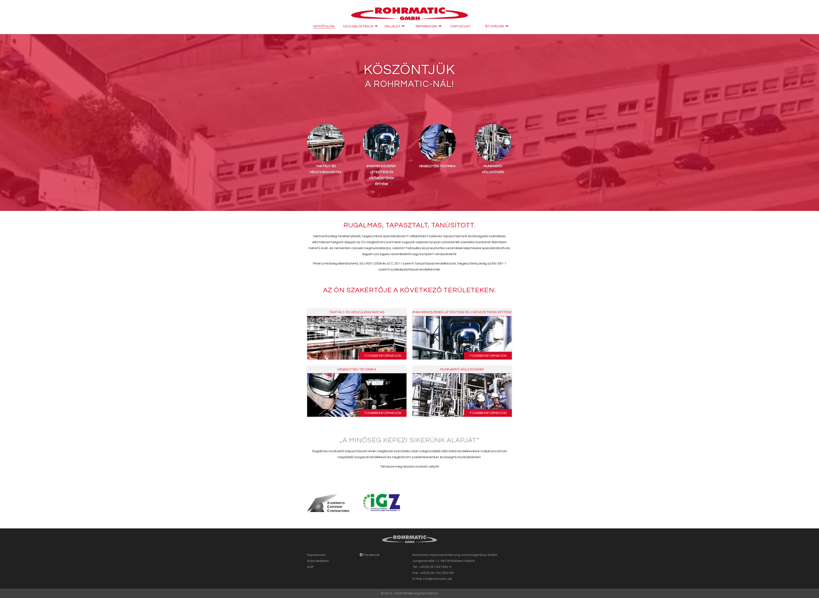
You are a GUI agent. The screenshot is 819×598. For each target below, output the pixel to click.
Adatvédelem (318, 561)
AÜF (310, 567)
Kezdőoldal (324, 26)
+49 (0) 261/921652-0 (435, 567)
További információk (382, 355)
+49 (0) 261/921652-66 (437, 573)
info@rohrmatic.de (437, 578)
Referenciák (426, 26)
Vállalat (392, 26)
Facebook (371, 555)
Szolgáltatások (358, 26)
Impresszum (316, 555)
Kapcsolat (461, 26)
